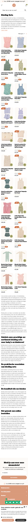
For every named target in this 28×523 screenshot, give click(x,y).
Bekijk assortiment (2, 5)
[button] (14, 517)
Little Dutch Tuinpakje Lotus (21, 288)
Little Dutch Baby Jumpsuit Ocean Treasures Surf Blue (7, 99)
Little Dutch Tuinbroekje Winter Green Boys (20, 74)
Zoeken (25, 10)
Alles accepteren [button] (7, 520)
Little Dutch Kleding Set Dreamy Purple (20, 122)
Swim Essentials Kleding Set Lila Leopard (7, 122)
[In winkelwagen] (11, 46)
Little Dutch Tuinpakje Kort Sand (21, 192)
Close (14, 488)
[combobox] (24, 507)
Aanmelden (14, 477)
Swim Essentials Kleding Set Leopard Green (7, 193)
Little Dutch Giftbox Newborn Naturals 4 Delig (6, 146)
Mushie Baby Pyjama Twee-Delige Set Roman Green (6, 266)
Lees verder (3, 515)
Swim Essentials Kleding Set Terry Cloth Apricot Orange (20, 146)
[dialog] (14, 514)
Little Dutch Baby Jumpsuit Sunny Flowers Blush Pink (6, 52)
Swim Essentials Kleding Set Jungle (20, 169)
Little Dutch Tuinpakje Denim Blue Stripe (21, 51)
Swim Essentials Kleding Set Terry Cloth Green (7, 242)
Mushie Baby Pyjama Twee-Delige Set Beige (21, 265)
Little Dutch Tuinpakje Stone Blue (21, 98)
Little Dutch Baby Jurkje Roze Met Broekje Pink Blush (6, 217)
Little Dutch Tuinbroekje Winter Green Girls (20, 217)
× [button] (26, 506)
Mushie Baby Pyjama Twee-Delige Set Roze (7, 288)
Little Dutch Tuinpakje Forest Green (7, 73)
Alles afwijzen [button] (21, 520)
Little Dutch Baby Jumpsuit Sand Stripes (21, 241)
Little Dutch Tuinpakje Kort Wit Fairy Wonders (7, 170)
